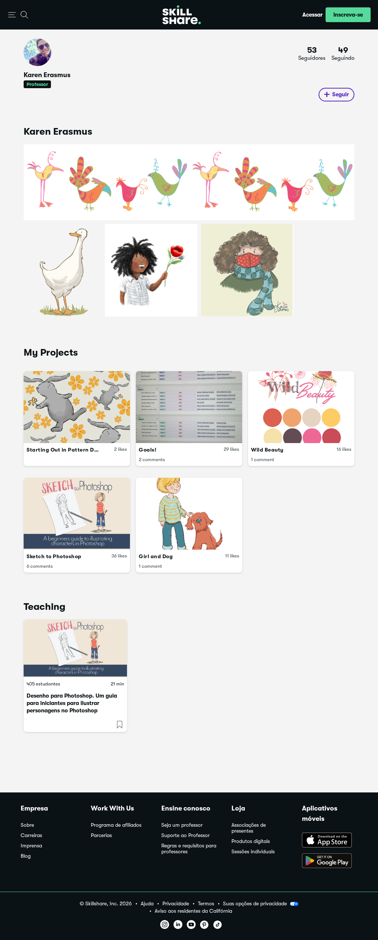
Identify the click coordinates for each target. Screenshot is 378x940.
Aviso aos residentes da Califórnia (193, 911)
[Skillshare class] (75, 648)
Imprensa (31, 846)
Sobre (27, 825)
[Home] (181, 14)
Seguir (340, 94)
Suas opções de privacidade (255, 903)
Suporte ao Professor (185, 835)
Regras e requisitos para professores (188, 848)
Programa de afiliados (116, 825)
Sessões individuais (253, 851)
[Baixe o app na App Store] (329, 841)
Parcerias (101, 835)
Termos (206, 903)
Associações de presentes (248, 828)
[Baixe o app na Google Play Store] (329, 861)
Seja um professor (182, 825)
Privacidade (175, 903)
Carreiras (31, 835)
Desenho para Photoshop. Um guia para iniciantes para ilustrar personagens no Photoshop (72, 703)
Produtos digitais (250, 841)
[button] (12, 15)
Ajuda (147, 903)
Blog (26, 856)
